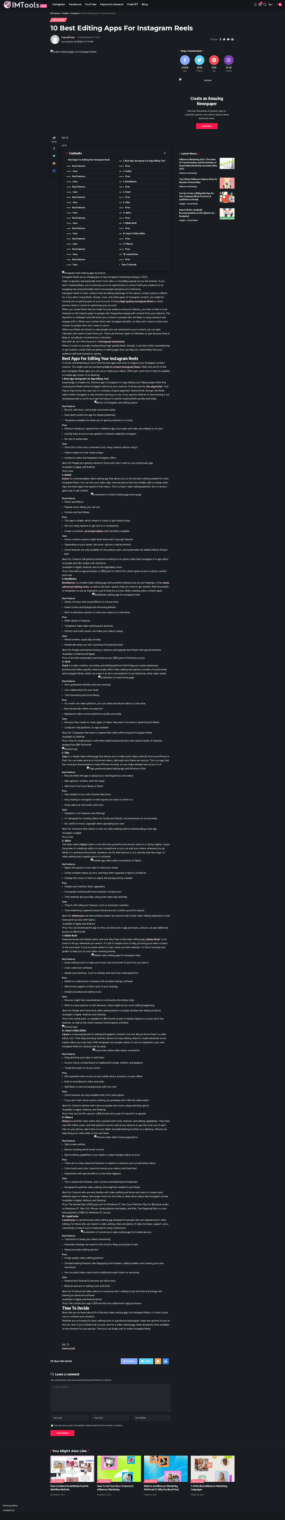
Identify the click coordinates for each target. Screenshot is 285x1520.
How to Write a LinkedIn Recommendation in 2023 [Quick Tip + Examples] (197, 213)
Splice (83, 844)
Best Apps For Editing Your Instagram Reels (89, 159)
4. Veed (126, 192)
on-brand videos (94, 531)
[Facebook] (185, 64)
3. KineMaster (130, 181)
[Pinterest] (214, 64)
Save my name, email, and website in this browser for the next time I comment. (88, 1425)
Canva (65, 1034)
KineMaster (68, 582)
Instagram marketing (111, 341)
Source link (68, 1348)
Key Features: (79, 166)
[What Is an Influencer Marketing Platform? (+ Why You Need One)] (166, 1469)
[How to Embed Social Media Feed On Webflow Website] (72, 1469)
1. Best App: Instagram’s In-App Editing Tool (144, 160)
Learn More (207, 126)
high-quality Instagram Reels (137, 301)
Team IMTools (68, 37)
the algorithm (154, 386)
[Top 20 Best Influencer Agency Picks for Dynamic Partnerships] (227, 183)
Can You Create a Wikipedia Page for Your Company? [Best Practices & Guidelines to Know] (196, 196)
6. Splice (127, 212)
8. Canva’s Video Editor (134, 233)
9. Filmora (128, 244)
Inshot (65, 478)
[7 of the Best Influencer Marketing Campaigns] (213, 1469)
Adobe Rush (153, 939)
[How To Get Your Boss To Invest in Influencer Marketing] (119, 1469)
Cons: (75, 171)
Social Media (192, 203)
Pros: (127, 166)
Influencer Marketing (188, 173)
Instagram (58, 20)
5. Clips (126, 202)
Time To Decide (128, 264)
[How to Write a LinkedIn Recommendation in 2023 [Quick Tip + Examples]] (227, 213)
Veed (65, 665)
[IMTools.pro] (25, 4)
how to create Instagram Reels (122, 366)
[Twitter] (199, 64)
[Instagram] (228, 64)
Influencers (78, 915)
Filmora (66, 1120)
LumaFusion (68, 1219)
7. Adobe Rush (130, 223)
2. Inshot (127, 171)
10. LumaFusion (130, 254)
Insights (182, 203)
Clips (65, 756)
